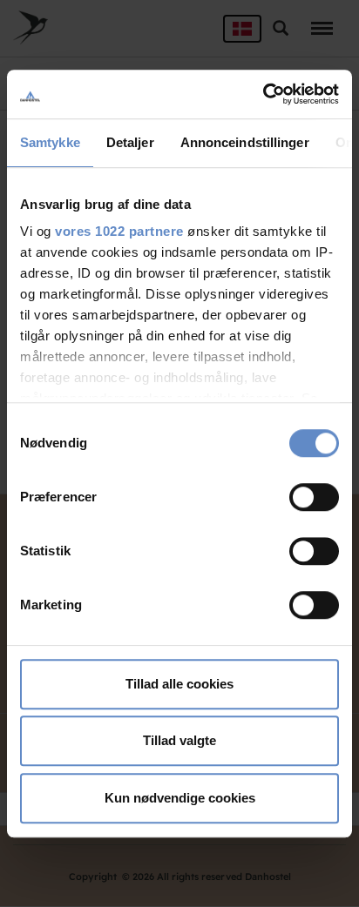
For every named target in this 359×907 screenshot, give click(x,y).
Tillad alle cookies (179, 683)
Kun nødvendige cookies (180, 797)
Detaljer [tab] (130, 142)
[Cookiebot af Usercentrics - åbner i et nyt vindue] (262, 94)
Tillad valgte (179, 740)
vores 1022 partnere (119, 231)
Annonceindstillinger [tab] (244, 142)
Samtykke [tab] (50, 142)
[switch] (314, 497)
